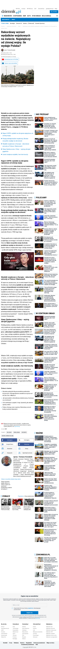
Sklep (56, 8)
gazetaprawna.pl (49, 8)
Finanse (35, 628)
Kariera (22, 642)
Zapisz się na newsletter (11, 63)
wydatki (24, 432)
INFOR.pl (18, 8)
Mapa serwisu (50, 642)
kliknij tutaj (38, 618)
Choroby (35, 633)
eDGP (2, 630)
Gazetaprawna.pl (5, 628)
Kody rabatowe (25, 628)
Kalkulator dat (49, 626)
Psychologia (35, 635)
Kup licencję (17, 426)
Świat (13, 19)
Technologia (15, 628)
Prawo (34, 626)
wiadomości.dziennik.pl (11, 26)
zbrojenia (17, 432)
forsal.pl (23, 8)
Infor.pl (2, 626)
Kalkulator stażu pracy (51, 630)
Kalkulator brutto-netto (51, 635)
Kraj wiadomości (29, 496)
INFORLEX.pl (30, 8)
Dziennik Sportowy (40, 23)
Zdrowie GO (19, 23)
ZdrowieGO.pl (41, 8)
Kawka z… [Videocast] (28, 23)
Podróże (15, 637)
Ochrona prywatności (39, 642)
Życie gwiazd (25, 633)
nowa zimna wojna (7, 435)
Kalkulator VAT (49, 631)
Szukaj (55, 11)
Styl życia (35, 637)
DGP (35, 8)
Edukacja (24, 630)
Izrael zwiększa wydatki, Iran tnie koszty (15, 154)
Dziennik (3, 26)
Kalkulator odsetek (50, 633)
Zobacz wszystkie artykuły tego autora (11, 479)
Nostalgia (12, 23)
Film (23, 635)
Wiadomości (5, 19)
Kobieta (24, 626)
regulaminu (30, 608)
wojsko (9, 432)
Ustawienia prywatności (27, 644)
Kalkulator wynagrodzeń (51, 637)
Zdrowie (14, 635)
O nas (10, 642)
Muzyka (24, 637)
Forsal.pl (3, 631)
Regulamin (29, 642)
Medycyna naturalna (37, 631)
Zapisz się (29, 612)
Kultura (24, 638)
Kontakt (5, 642)
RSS (37, 644)
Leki (34, 630)
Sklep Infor (3, 637)
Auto (14, 626)
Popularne (20, 496)
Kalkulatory (49, 624)
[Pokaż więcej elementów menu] (57, 16)
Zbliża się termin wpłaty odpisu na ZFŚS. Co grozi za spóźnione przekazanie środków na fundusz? (6, 485)
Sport (14, 633)
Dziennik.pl (16, 624)
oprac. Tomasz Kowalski (9, 50)
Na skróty (3, 624)
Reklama (16, 642)
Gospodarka (15, 630)
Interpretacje (4, 635)
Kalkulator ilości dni (50, 628)
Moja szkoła (25, 631)
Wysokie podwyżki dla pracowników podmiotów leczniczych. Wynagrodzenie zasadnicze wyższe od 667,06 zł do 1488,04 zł (17, 393)
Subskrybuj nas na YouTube (11, 59)
